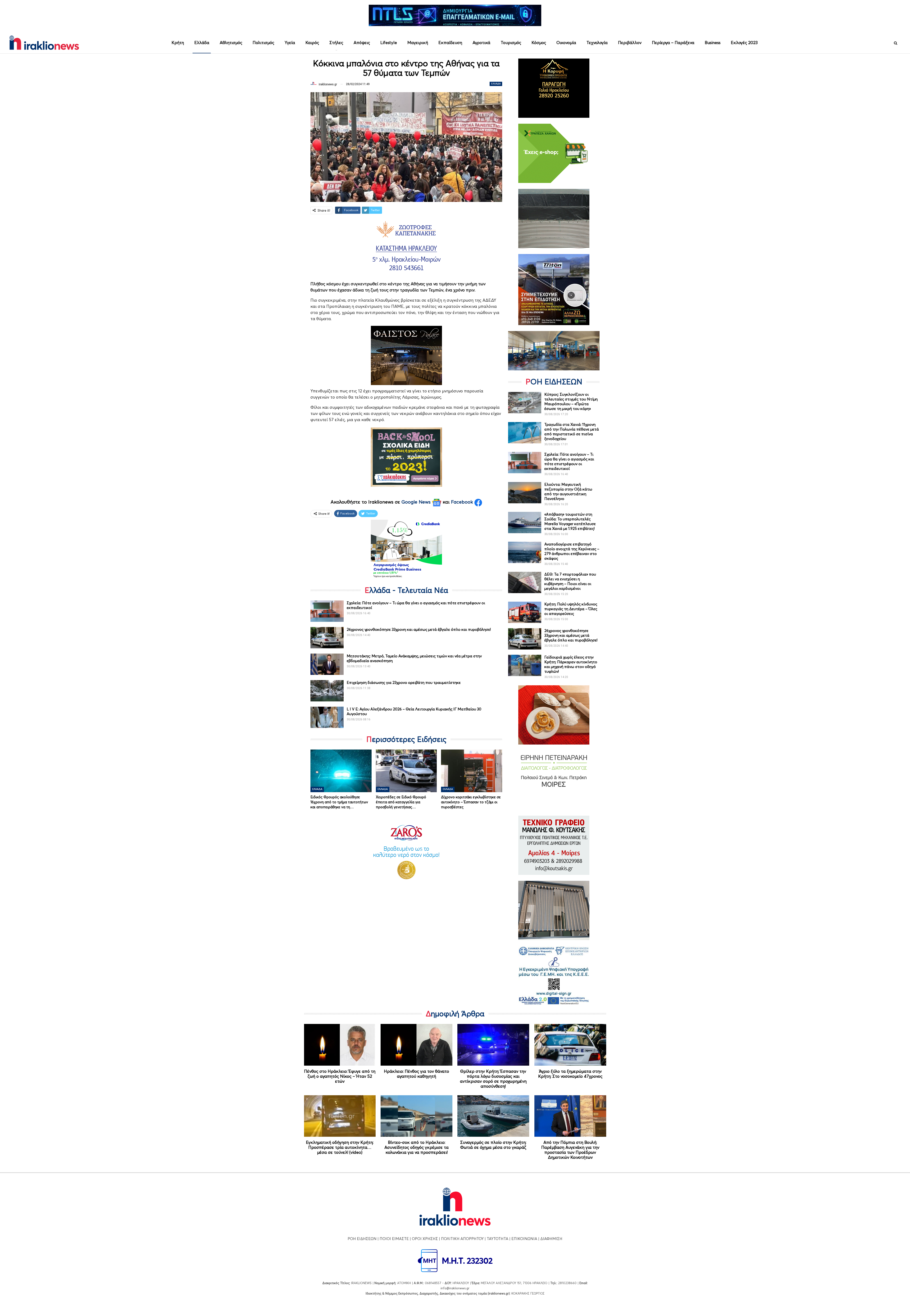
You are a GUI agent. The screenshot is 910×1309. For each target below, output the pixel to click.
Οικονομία (566, 42)
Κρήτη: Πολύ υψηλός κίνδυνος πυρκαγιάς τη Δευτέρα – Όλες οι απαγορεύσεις (570, 609)
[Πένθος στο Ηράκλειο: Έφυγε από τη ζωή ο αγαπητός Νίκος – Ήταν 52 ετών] (340, 1045)
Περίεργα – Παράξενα (673, 42)
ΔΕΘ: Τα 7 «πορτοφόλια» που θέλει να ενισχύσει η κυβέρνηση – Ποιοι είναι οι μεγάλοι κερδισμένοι (570, 581)
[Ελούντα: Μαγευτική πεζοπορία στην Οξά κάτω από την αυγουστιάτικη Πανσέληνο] (524, 492)
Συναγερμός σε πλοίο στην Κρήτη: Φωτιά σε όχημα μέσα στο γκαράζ (493, 1145)
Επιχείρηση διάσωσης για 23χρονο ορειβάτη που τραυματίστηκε (404, 682)
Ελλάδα (201, 42)
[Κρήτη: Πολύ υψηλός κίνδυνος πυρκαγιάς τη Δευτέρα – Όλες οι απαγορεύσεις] (524, 612)
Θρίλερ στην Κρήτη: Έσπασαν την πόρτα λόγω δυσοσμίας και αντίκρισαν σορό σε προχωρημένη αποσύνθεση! (493, 1079)
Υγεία (290, 42)
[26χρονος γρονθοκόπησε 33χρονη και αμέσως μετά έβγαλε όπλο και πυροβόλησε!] (327, 637)
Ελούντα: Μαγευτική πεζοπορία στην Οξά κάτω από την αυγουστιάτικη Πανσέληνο (568, 491)
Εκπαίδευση (450, 42)
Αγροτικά (481, 42)
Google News (416, 502)
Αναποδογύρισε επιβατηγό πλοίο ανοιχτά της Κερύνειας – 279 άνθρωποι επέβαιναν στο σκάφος (571, 551)
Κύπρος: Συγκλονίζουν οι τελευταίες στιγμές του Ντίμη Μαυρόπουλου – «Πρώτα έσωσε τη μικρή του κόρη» (571, 401)
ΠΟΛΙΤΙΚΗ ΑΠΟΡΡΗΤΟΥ (462, 1238)
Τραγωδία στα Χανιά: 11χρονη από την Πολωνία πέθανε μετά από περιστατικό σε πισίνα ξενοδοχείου (571, 431)
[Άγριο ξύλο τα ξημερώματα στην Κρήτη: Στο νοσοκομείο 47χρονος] (570, 1045)
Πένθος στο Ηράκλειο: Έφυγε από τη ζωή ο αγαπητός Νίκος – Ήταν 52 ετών (339, 1076)
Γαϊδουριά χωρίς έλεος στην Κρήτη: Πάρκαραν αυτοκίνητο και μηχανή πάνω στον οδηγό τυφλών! (570, 664)
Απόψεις (362, 42)
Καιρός (312, 42)
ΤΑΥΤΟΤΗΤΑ (497, 1238)
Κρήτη (178, 42)
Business (712, 42)
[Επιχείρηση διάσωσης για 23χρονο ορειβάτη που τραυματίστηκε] (327, 690)
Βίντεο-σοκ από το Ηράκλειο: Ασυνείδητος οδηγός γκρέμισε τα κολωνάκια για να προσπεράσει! (416, 1147)
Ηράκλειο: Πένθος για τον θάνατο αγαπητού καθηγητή (416, 1074)
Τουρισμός (511, 42)
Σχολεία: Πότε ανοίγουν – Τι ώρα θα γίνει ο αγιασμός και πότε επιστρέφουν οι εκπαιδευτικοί (569, 461)
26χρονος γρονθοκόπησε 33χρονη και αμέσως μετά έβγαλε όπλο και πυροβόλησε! (419, 629)
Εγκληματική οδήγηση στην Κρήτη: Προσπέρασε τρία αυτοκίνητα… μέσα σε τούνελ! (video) (339, 1147)
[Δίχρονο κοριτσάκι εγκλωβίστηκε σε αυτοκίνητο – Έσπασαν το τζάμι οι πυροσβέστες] (471, 771)
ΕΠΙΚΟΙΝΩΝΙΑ (524, 1238)
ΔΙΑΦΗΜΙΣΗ (551, 1238)
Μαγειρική (417, 42)
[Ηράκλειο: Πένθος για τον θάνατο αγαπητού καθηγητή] (416, 1045)
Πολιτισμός (263, 42)
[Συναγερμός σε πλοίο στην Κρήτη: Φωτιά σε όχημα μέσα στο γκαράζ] (493, 1116)
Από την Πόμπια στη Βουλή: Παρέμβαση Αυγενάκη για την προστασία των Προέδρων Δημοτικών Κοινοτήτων (570, 1150)
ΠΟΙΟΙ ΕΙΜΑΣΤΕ (394, 1238)
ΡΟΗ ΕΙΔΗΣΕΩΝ (362, 1238)
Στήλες (336, 42)
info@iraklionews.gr (455, 1288)
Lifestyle (388, 42)
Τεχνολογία (597, 42)
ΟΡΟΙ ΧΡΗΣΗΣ (425, 1238)
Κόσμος (539, 42)
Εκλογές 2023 (744, 42)
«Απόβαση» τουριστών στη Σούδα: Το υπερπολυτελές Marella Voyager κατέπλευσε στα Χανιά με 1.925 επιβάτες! (570, 521)
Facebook (462, 502)
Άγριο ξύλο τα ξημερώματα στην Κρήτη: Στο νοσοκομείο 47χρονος (570, 1074)
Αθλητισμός (231, 42)
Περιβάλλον (630, 42)
